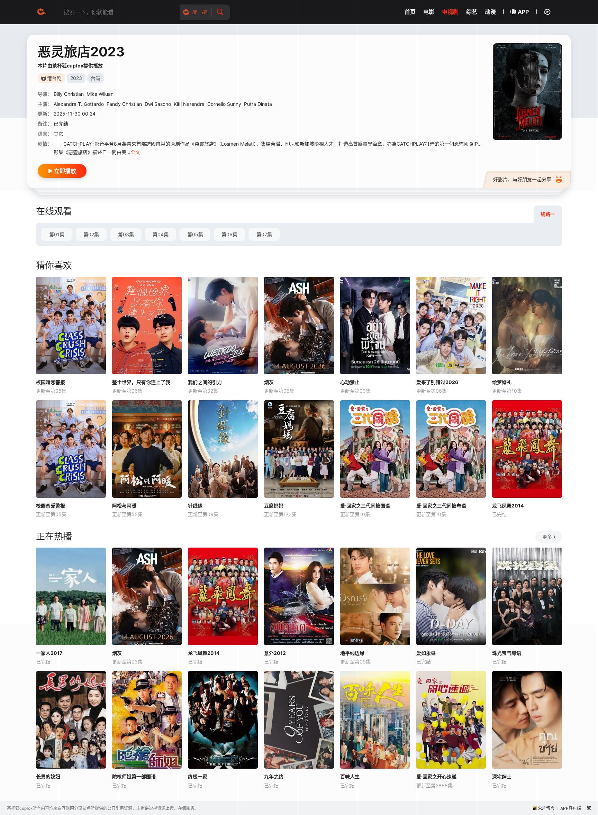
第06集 (229, 234)
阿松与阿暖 (124, 506)
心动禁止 (350, 382)
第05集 (195, 234)
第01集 (56, 234)
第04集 (161, 234)
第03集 (126, 234)
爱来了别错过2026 (437, 382)
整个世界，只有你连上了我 (141, 382)
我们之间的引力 (205, 382)
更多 (547, 537)
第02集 (91, 234)
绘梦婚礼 (501, 382)
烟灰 (269, 382)
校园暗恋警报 (50, 382)
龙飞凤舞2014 (508, 506)
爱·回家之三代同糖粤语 (441, 506)
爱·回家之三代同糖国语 (365, 506)
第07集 (264, 234)
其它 (58, 134)
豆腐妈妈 (273, 506)
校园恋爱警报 (50, 506)
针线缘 (195, 506)
